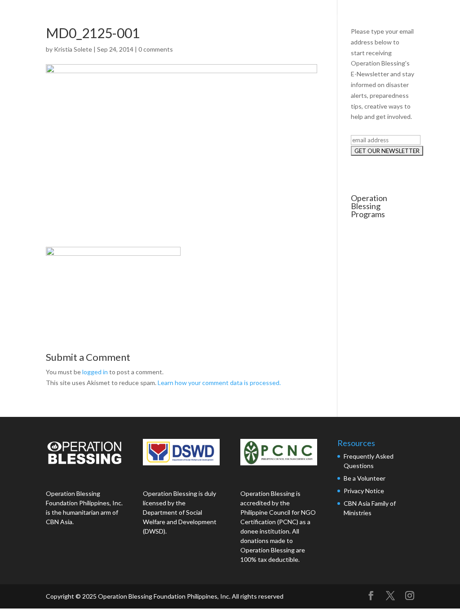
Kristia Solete (73, 49)
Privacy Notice (364, 491)
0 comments (155, 49)
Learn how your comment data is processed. (219, 382)
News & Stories (355, 17)
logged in (95, 372)
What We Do (293, 17)
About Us (239, 17)
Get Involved (418, 17)
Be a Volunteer (364, 478)
